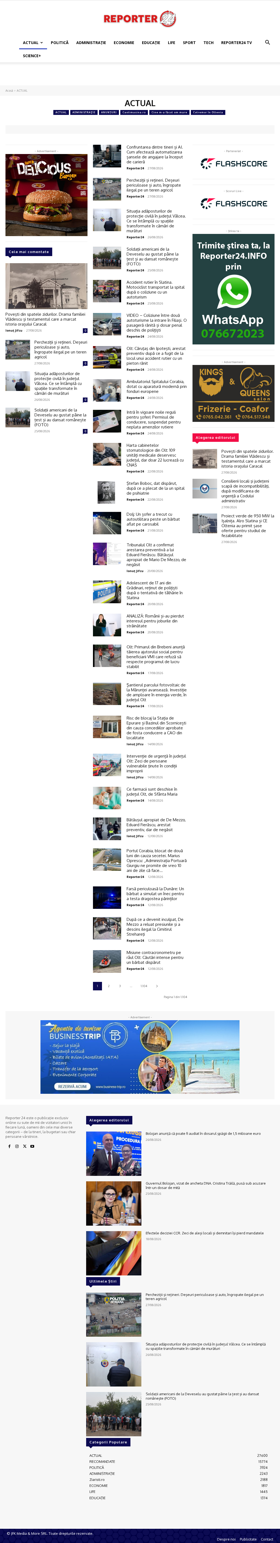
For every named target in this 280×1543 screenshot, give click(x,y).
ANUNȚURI (109, 112)
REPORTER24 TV (236, 42)
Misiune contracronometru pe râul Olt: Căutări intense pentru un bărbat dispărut (155, 957)
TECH (208, 42)
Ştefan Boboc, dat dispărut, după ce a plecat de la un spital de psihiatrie (156, 488)
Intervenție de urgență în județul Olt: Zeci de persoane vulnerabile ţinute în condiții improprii (156, 763)
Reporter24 (135, 168)
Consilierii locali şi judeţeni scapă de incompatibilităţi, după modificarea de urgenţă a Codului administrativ (245, 490)
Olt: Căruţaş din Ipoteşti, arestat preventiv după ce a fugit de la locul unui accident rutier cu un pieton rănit (156, 356)
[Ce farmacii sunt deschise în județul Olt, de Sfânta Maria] (107, 798)
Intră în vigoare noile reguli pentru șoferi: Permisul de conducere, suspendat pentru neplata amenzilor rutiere (154, 420)
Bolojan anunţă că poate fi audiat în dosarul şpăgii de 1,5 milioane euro (203, 1133)
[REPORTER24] (140, 18)
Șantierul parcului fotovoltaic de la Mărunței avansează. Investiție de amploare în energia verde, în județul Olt (157, 692)
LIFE (171, 42)
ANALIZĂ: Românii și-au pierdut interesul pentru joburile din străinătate (155, 620)
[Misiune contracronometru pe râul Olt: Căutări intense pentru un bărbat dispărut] (107, 961)
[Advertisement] (140, 77)
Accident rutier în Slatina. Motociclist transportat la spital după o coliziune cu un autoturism (156, 290)
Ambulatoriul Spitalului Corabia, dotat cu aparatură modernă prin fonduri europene (157, 386)
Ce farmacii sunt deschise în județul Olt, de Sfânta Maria (152, 792)
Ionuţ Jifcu (13, 330)
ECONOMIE (124, 42)
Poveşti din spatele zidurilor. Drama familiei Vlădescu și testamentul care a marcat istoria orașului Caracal (45, 319)
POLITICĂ (60, 42)
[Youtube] (32, 1146)
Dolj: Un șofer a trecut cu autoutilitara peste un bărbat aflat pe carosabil (153, 519)
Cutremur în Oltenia (208, 112)
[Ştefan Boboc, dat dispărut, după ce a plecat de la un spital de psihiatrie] (107, 492)
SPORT (189, 42)
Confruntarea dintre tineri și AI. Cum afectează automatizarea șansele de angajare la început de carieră (155, 154)
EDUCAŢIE (151, 42)
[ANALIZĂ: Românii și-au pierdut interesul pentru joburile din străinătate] (107, 625)
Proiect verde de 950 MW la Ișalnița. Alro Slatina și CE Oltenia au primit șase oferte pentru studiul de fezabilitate (247, 525)
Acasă (9, 90)
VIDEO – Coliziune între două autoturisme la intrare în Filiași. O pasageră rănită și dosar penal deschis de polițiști (157, 323)
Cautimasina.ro (134, 112)
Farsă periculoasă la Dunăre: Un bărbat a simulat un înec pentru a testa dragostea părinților (155, 893)
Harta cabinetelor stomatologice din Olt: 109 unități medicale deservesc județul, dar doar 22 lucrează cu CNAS (155, 455)
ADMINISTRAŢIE (91, 42)
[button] (267, 43)
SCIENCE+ (32, 55)
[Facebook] (9, 1146)
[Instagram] (17, 1146)
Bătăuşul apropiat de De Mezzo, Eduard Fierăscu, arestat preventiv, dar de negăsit (156, 824)
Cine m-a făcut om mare (169, 112)
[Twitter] (24, 1146)
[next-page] (156, 986)
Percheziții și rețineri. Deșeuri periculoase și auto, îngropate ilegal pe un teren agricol (60, 349)
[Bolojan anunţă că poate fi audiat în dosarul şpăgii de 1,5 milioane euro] (113, 1154)
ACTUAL (31, 42)
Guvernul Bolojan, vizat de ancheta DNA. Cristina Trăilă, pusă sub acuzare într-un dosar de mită (206, 1185)
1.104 (144, 986)
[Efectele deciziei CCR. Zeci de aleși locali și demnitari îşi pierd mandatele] (113, 1253)
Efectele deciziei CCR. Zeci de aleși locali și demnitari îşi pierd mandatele (205, 1233)
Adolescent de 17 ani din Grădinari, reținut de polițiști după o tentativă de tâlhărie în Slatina (155, 590)
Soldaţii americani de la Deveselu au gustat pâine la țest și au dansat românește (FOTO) (60, 417)
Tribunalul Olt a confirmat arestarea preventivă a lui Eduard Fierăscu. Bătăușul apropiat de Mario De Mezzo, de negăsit (156, 554)
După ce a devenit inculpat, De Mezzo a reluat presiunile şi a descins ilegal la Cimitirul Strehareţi (155, 927)
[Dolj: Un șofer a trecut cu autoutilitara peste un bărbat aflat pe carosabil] (107, 523)
